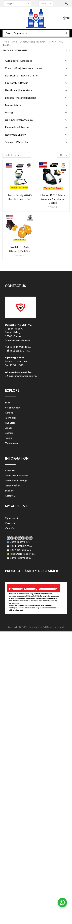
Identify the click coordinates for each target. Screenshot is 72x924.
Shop (14, 41)
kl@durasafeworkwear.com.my (21, 376)
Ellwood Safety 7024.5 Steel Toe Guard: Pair (19, 197)
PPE (60, 41)
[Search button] (66, 33)
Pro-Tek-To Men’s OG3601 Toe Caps (19, 248)
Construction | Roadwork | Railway (38, 41)
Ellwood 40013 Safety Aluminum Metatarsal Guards (52, 199)
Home (6, 41)
